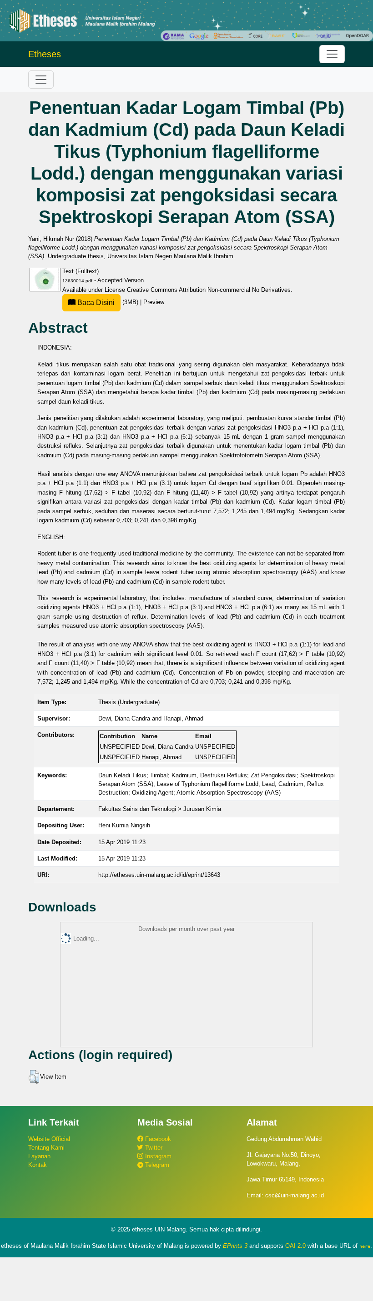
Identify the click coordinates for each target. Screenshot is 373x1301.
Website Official (49, 1139)
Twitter (152, 1147)
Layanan (39, 1156)
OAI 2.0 (295, 1245)
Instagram (157, 1156)
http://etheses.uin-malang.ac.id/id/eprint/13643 (159, 874)
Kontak (37, 1164)
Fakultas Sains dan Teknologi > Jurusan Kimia (159, 809)
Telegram (156, 1164)
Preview (153, 302)
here (364, 1246)
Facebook (157, 1139)
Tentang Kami (46, 1147)
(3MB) (108, 302)
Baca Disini (95, 302)
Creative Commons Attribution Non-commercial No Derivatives (209, 289)
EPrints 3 (235, 1245)
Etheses (44, 54)
